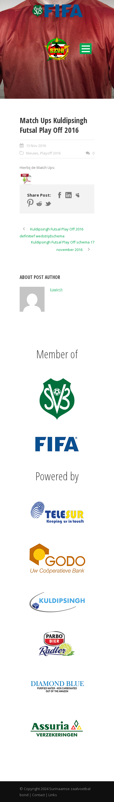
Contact (38, 794)
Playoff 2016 (50, 153)
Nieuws (32, 153)
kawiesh (56, 289)
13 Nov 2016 (36, 145)
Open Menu (86, 48)
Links (52, 794)
